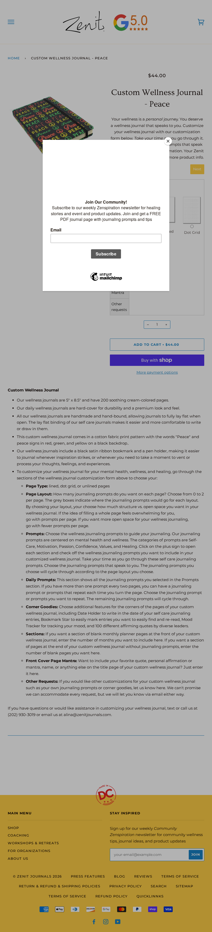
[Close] (168, 141)
